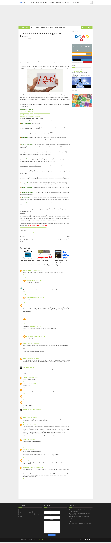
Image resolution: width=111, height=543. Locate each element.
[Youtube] (92, 539)
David (24, 460)
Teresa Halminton (27, 396)
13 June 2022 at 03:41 (30, 439)
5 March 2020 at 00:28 (33, 402)
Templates (31, 514)
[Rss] (82, 28)
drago (24, 439)
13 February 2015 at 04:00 (33, 377)
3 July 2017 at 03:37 (34, 389)
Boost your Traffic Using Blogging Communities (30, 116)
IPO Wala (25, 343)
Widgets (45, 2)
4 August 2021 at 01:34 (31, 424)
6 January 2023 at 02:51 (38, 467)
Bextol (24, 424)
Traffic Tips (68, 2)
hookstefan (26, 402)
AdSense (21, 510)
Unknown (25, 358)
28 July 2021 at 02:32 (32, 417)
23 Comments (31, 38)
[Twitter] (88, 28)
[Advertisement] (55, 15)
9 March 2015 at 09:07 (31, 383)
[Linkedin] (90, 539)
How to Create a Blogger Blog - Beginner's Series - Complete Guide (35, 113)
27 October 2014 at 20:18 (35, 287)
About (40, 539)
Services (43, 539)
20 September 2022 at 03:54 (32, 460)
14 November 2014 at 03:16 (33, 343)
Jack (24, 367)
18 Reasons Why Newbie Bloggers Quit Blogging (41, 34)
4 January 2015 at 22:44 (30, 367)
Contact (37, 539)
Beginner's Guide (60, 2)
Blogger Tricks (22, 512)
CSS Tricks (35, 512)
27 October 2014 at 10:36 (37, 270)
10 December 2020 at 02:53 (35, 409)
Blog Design (35, 510)
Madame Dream (27, 305)
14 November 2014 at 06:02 (39, 336)
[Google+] (88, 539)
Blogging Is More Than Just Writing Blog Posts (80, 523)
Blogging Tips (39, 2)
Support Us (48, 539)
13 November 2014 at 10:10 (35, 326)
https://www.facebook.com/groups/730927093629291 (33, 227)
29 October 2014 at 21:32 (36, 305)
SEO (74, 2)
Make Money (52, 2)
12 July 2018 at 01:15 (36, 396)
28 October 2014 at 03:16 (38, 297)
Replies (26, 277)
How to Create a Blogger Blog (27, 111)
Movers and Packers (28, 467)
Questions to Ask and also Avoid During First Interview (46, 27)
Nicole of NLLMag (27, 270)
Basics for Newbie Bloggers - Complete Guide (30, 114)
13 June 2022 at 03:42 (30, 449)
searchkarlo (26, 409)
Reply (24, 274)
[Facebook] (85, 28)
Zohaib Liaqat (29, 280)
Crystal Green (26, 287)
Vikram (24, 383)
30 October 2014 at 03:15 (38, 319)
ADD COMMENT (66, 269)
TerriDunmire (26, 389)
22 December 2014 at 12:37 (33, 358)
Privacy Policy (53, 539)
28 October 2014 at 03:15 (38, 280)
